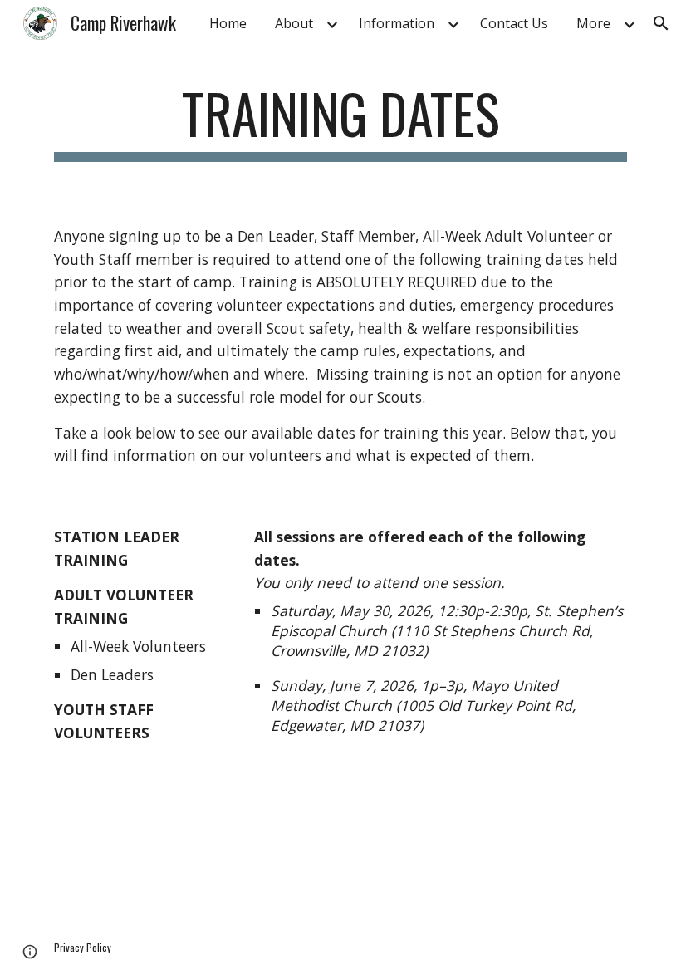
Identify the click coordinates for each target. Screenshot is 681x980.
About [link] (294, 23)
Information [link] (396, 23)
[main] (340, 122)
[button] (661, 23)
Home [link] (228, 23)
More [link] (593, 23)
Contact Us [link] (514, 23)
